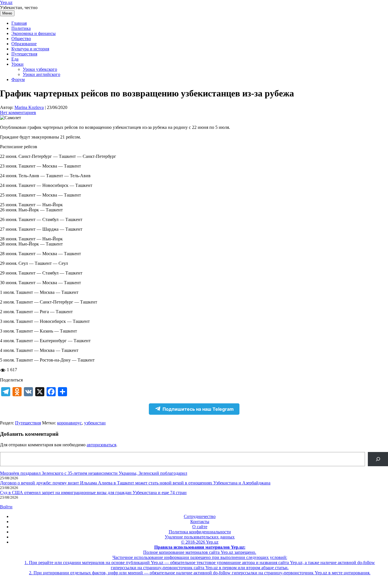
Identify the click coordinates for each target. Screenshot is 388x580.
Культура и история (30, 48)
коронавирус (69, 422)
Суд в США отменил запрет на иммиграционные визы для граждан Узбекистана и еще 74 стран (93, 492)
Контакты (199, 521)
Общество (21, 38)
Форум (18, 79)
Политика (21, 28)
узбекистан (95, 422)
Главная (19, 23)
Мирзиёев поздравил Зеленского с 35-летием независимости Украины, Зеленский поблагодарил (93, 473)
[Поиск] (378, 459)
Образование (24, 43)
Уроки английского (41, 74)
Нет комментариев (18, 112)
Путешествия (24, 53)
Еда (14, 59)
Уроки (17, 64)
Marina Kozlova (29, 107)
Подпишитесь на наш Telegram (198, 409)
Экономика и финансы (33, 33)
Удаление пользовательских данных (200, 536)
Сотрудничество (200, 516)
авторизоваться (101, 444)
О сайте (199, 526)
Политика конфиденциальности (200, 531)
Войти (6, 506)
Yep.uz (6, 2)
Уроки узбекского (40, 69)
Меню (7, 13)
